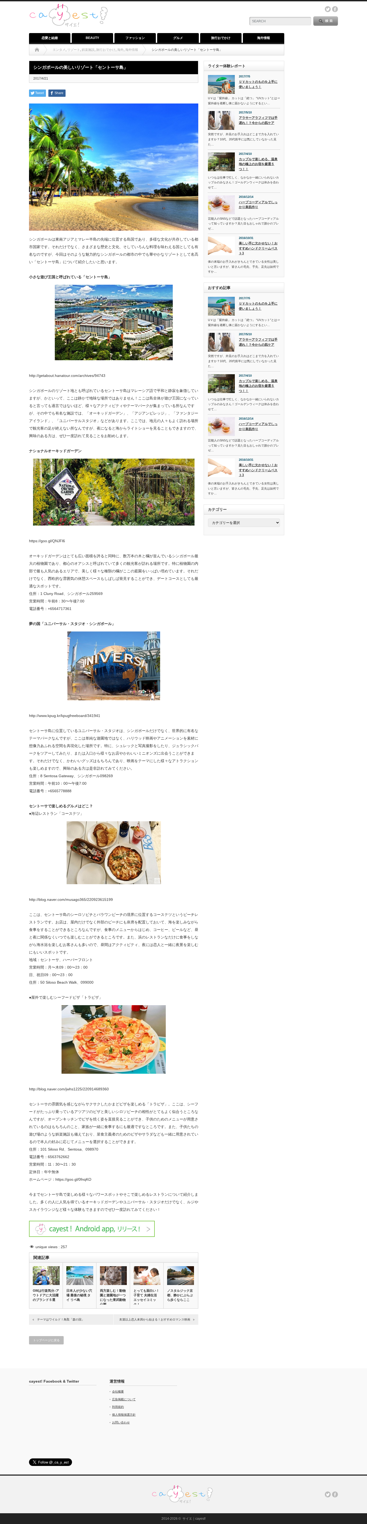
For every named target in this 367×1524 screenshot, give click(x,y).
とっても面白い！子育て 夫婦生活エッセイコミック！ (146, 1297)
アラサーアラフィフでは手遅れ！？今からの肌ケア (258, 120)
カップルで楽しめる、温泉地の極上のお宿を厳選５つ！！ (258, 164)
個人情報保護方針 (124, 1414)
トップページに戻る (46, 1340)
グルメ (178, 38)
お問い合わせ (121, 1422)
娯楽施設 (88, 50)
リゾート (73, 50)
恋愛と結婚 (50, 38)
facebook (335, 9)
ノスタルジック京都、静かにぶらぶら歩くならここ (180, 1295)
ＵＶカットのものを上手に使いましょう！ (258, 84)
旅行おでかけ (221, 38)
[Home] (37, 49)
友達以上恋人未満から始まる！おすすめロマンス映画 (154, 1319)
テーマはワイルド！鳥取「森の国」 (60, 1319)
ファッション (135, 38)
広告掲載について (124, 1399)
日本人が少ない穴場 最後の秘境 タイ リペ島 (79, 1295)
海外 (120, 50)
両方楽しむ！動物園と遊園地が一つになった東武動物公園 (113, 1297)
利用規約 (118, 1406)
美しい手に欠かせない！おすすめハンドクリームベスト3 (258, 248)
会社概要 (118, 1391)
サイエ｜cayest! (194, 1519)
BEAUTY (92, 38)
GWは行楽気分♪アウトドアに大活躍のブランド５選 (46, 1295)
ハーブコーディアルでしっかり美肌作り (258, 204)
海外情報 (263, 38)
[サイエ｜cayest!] (68, 6)
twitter (328, 9)
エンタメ (59, 50)
